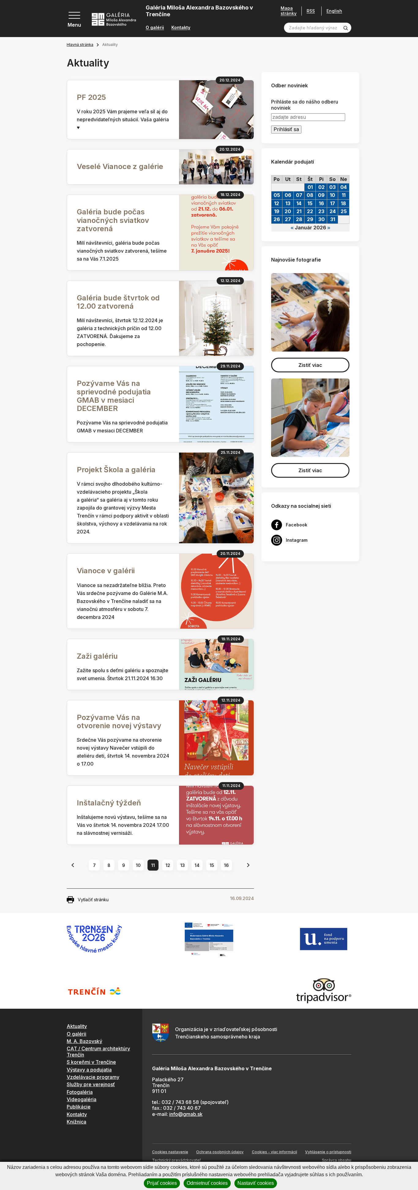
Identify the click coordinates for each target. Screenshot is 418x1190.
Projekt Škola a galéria (116, 469)
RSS (311, 10)
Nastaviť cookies (255, 1183)
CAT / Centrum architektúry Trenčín (98, 1051)
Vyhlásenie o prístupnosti (328, 1152)
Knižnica (76, 1122)
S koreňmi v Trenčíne (91, 1062)
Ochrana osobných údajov (220, 1152)
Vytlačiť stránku (93, 899)
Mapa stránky (289, 11)
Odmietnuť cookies (207, 1183)
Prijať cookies (162, 1183)
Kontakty (180, 27)
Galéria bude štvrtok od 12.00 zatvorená (118, 302)
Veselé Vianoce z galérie (120, 166)
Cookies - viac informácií (274, 1152)
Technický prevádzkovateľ (176, 1160)
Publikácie (79, 1107)
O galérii (155, 27)
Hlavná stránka (80, 44)
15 (212, 865)
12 (168, 865)
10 (138, 865)
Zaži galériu (97, 656)
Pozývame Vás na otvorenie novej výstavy (119, 721)
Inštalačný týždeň (109, 802)
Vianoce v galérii (106, 570)
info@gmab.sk (186, 1114)
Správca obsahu (336, 1160)
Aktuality (77, 1026)
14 (197, 865)
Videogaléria (81, 1099)
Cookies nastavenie (170, 1152)
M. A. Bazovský (84, 1041)
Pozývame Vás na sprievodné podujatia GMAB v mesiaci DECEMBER (114, 396)
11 (153, 865)
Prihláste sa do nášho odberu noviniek (304, 105)
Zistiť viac (310, 365)
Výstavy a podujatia (89, 1070)
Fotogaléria (80, 1092)
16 (226, 865)
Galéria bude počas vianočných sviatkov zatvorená (113, 220)
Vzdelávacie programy (93, 1077)
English (334, 11)
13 (182, 865)
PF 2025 (91, 97)
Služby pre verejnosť (91, 1084)
